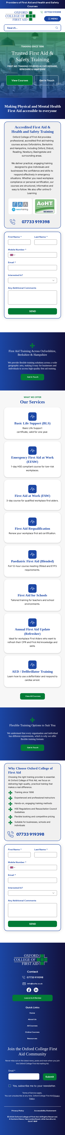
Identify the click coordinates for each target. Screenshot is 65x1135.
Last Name (41, 237)
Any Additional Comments (22, 288)
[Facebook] (29, 990)
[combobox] (32, 280)
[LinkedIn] (36, 990)
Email (12, 262)
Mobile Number (17, 249)
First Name (15, 237)
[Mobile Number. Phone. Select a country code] (13, 255)
